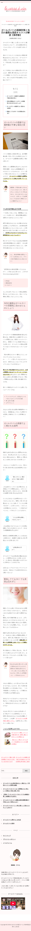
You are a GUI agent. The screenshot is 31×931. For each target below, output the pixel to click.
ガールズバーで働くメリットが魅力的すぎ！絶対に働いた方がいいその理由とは (19, 735)
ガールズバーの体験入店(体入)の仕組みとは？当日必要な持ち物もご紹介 (23, 759)
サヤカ (19, 38)
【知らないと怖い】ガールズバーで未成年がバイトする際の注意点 (19, 742)
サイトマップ (7, 835)
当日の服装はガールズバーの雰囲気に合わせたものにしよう (16, 102)
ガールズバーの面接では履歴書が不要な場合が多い (16, 97)
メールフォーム (7, 843)
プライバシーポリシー (9, 839)
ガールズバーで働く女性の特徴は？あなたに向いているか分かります (8, 759)
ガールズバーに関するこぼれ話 (12, 819)
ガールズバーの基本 (8, 823)
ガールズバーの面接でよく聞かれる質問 (16, 107)
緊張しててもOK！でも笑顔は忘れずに (16, 112)
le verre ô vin (15, 8)
